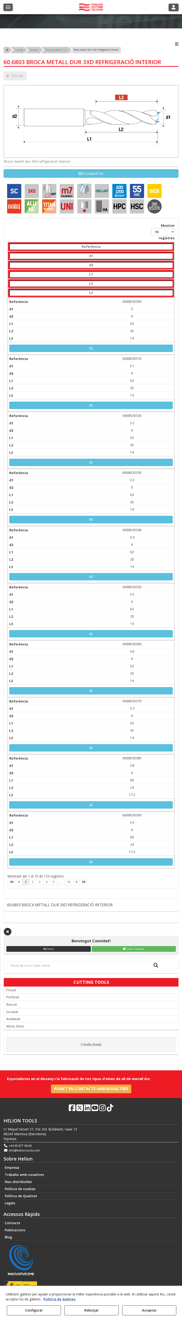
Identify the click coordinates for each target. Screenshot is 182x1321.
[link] (11, 882)
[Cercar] (154, 965)
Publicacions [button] (15, 1230)
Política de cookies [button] (20, 1189)
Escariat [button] (12, 1012)
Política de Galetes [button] (59, 1299)
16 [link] (69, 882)
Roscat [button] (11, 1004)
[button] (176, 44)
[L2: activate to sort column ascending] (91, 283)
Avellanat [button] (13, 1019)
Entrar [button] (50, 949)
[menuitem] (91, 1167)
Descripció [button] (92, 893)
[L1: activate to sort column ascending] (91, 274)
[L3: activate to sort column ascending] (91, 293)
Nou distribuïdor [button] (18, 1181)
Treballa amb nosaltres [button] (24, 1174)
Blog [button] (8, 1237)
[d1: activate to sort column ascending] (91, 256)
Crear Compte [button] (135, 949)
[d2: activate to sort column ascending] (91, 265)
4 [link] (46, 882)
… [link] (60, 882)
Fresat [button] (11, 990)
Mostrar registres (167, 231)
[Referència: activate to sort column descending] (91, 246)
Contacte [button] (93, 918)
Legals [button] (10, 1203)
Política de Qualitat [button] (21, 1196)
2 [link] (33, 882)
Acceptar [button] (149, 1310)
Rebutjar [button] (91, 1310)
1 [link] (26, 882)
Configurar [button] (34, 1310)
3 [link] (40, 882)
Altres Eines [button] (15, 1026)
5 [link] (53, 882)
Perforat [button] (12, 997)
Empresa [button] (12, 1167)
